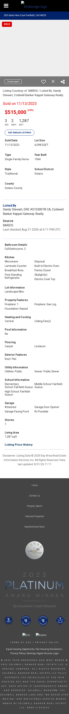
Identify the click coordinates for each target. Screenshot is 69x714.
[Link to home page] (34, 6)
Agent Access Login (48, 653)
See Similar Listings (19, 132)
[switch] (43, 81)
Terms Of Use (20, 642)
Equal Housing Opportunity (20, 649)
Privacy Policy (47, 642)
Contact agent (13, 82)
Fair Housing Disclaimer (48, 649)
